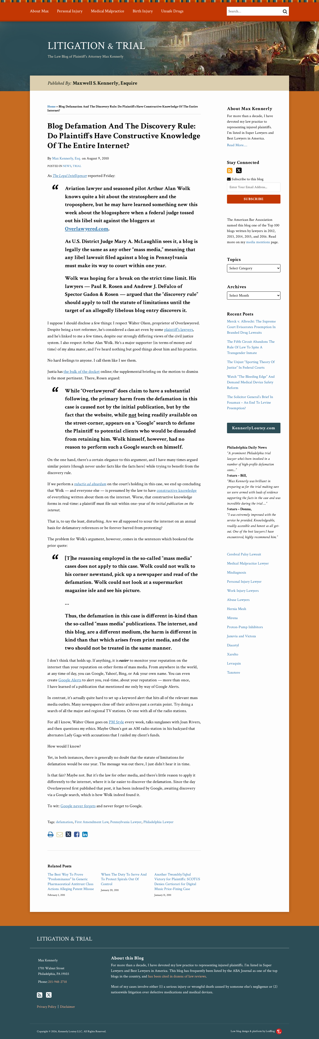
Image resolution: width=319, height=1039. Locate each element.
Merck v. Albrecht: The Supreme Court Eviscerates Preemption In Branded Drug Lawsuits (251, 327)
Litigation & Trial (64, 939)
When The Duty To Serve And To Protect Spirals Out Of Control (124, 879)
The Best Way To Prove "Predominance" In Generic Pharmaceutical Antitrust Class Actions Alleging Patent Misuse (71, 881)
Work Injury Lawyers (243, 590)
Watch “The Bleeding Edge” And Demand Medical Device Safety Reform (251, 382)
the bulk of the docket (82, 371)
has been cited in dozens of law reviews (177, 976)
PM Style (116, 722)
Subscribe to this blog (247, 179)
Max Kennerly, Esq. (66, 158)
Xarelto (232, 654)
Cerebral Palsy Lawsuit (244, 554)
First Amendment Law (91, 822)
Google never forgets (78, 806)
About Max (39, 11)
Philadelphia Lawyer (158, 822)
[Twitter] (239, 170)
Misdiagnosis (236, 572)
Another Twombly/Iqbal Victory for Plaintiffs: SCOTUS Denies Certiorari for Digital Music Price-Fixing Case (177, 881)
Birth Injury (143, 11)
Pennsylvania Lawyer (126, 822)
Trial (77, 166)
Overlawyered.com (86, 228)
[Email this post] (60, 834)
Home (51, 106)
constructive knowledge (177, 490)
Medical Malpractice (107, 11)
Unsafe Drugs (172, 11)
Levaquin (234, 663)
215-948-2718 (57, 982)
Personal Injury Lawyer (244, 581)
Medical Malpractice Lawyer (248, 563)
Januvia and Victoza (241, 636)
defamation (64, 822)
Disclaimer (67, 1006)
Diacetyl (233, 645)
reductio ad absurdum (90, 484)
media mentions (258, 242)
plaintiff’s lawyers (178, 329)
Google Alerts (69, 680)
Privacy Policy (46, 1006)
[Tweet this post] (68, 834)
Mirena (232, 618)
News (67, 166)
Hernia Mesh (236, 608)
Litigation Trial (96, 46)
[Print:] (50, 835)
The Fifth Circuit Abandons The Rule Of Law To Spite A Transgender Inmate (251, 347)
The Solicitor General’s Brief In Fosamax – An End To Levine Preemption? (250, 403)
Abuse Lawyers (238, 599)
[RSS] (229, 170)
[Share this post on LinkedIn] (85, 834)
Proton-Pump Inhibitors (245, 627)
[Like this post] (76, 834)
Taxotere (233, 672)
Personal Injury (69, 11)
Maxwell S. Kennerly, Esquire (105, 83)
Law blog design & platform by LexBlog (253, 1031)
